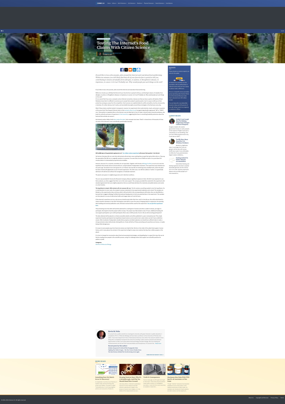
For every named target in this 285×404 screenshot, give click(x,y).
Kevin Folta (118, 53)
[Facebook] (1, 31)
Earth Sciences (122, 3)
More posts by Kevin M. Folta (155, 354)
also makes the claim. (119, 119)
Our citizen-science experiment (130, 153)
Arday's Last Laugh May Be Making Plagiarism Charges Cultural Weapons (182, 121)
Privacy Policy (274, 397)
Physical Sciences (148, 3)
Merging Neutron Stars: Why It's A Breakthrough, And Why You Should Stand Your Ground (130, 379)
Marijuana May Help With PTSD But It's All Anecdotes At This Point (178, 379)
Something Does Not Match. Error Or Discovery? (104, 378)
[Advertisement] (142, 18)
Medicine (139, 3)
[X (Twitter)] (3, 31)
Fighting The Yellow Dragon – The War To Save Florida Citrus (124, 350)
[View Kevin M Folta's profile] (100, 54)
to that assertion (123, 114)
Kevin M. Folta (108, 53)
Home (109, 3)
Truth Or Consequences (151, 377)
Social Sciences (159, 3)
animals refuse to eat (130, 110)
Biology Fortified (147, 163)
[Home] (100, 3)
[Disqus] (130, 265)
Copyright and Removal (262, 397)
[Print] (138, 70)
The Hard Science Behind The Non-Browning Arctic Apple (123, 352)
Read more (158, 343)
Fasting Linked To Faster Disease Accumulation (182, 159)
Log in (282, 30)
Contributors (169, 3)
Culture (114, 3)
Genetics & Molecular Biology (103, 38)
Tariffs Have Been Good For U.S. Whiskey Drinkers (182, 141)
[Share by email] (130, 70)
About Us (251, 397)
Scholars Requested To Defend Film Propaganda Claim (123, 348)
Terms (282, 397)
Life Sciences (131, 3)
